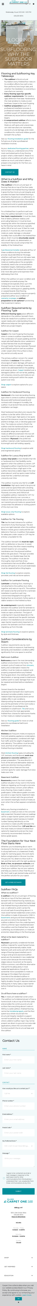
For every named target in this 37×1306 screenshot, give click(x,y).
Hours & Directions (18, 1217)
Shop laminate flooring (10, 632)
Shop (6, 1258)
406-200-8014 (18, 16)
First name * (6, 1054)
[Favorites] (30, 4)
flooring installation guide (18, 139)
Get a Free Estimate (13, 882)
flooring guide (13, 721)
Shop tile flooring (8, 573)
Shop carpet (6, 385)
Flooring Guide (17, 24)
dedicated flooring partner (18, 148)
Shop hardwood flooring (11, 448)
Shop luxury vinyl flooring (11, 512)
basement (5, 812)
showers (30, 665)
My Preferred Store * (9, 1141)
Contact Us (10, 172)
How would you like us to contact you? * (16, 1088)
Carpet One (4, 24)
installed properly (17, 1011)
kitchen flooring (11, 753)
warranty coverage (8, 298)
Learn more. (27, 1295)
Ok (18, 1299)
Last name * (6, 1068)
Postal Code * (7, 1127)
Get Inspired (9, 1267)
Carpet (20, 370)
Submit (18, 1191)
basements (5, 918)
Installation (29, 24)
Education (8, 1275)
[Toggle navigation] (3, 4)
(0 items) (33, 4)
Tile (23, 709)
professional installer (11, 250)
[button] (26, 4)
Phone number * (8, 1101)
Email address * (7, 1114)
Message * (5, 1153)
